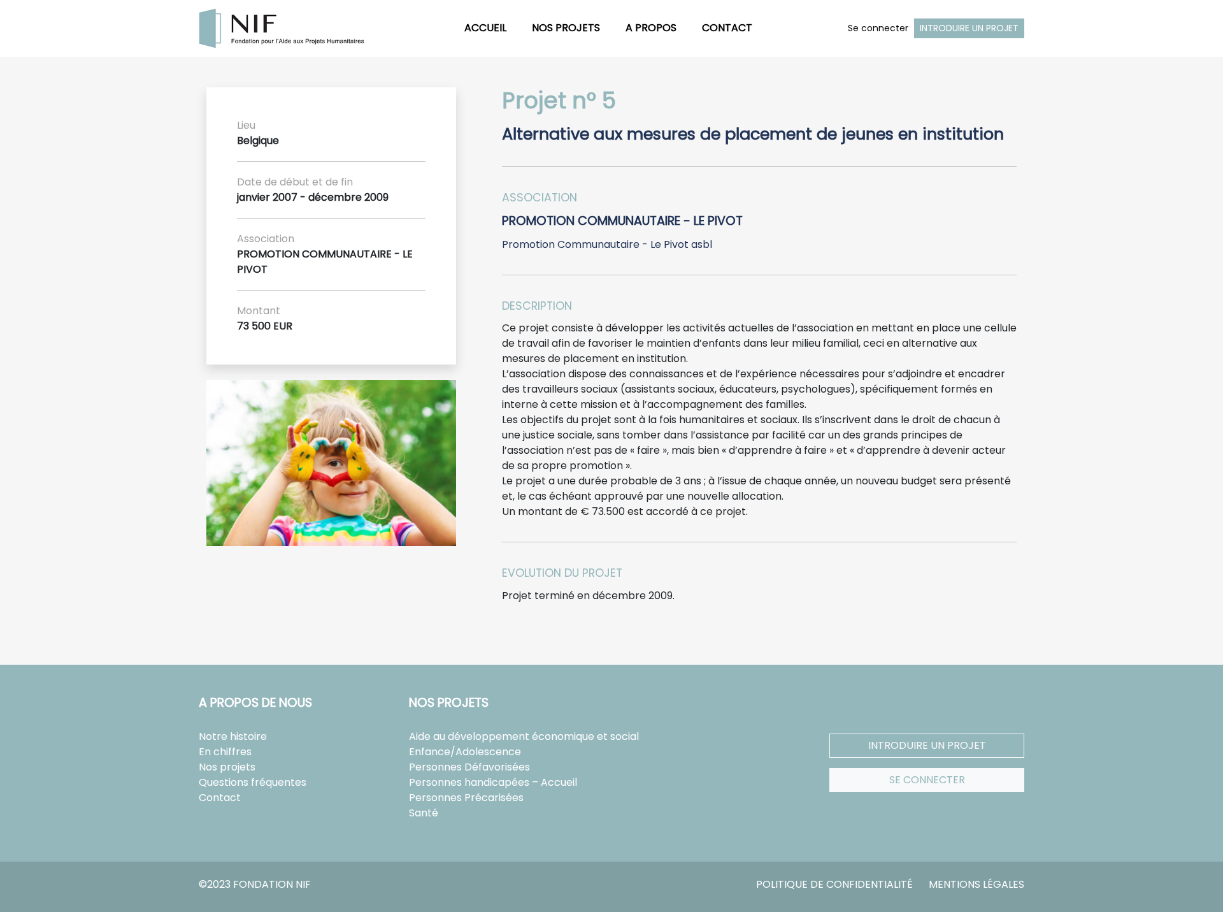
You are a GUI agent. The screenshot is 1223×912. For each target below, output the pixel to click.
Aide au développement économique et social (524, 736)
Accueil (485, 27)
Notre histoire (233, 736)
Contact (727, 27)
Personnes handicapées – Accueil (493, 782)
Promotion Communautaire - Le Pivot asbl (607, 244)
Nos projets (566, 27)
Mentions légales (976, 884)
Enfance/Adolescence (465, 751)
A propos (651, 27)
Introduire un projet (969, 28)
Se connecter (878, 28)
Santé (423, 813)
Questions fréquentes (252, 782)
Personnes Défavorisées (469, 767)
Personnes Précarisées (466, 797)
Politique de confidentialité (834, 884)
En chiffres (225, 751)
